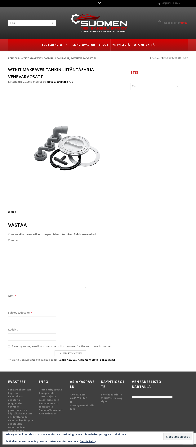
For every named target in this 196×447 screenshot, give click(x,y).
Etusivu (13, 58)
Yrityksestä (121, 45)
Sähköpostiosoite (20, 312)
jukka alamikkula (57, 82)
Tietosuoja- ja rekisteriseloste (49, 398)
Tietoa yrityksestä (50, 389)
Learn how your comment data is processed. (87, 360)
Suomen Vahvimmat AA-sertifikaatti (51, 411)
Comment (14, 240)
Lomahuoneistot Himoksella (49, 405)
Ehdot (103, 45)
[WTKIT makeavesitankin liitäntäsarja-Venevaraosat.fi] (67, 148)
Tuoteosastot (53, 45)
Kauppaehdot (47, 393)
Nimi (12, 296)
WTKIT (12, 212)
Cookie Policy (88, 441)
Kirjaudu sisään (171, 3)
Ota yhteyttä (144, 45)
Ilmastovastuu (83, 45)
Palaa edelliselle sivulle (170, 58)
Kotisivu (13, 329)
